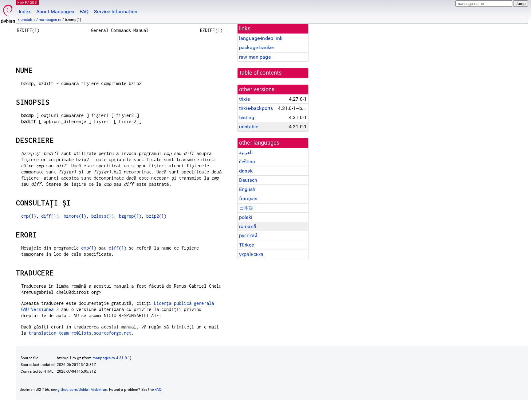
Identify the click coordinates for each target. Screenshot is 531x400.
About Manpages (55, 11)
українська (251, 254)
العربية (246, 152)
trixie (244, 99)
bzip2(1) (156, 216)
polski (245, 217)
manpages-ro (50, 19)
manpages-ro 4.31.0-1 (111, 358)
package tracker (256, 47)
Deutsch (248, 180)
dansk (246, 171)
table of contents (261, 73)
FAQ (84, 11)
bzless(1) (102, 216)
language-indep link (260, 38)
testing (246, 117)
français (248, 198)
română (247, 226)
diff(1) (50, 216)
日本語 (246, 208)
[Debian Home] (8, 12)
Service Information (115, 11)
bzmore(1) (75, 216)
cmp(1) (28, 216)
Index (25, 11)
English (247, 189)
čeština (247, 162)
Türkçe (246, 245)
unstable (28, 19)
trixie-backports (256, 108)
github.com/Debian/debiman (82, 389)
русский (248, 236)
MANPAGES (27, 2)
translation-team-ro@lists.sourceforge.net (80, 333)
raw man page (255, 57)
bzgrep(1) (130, 216)
